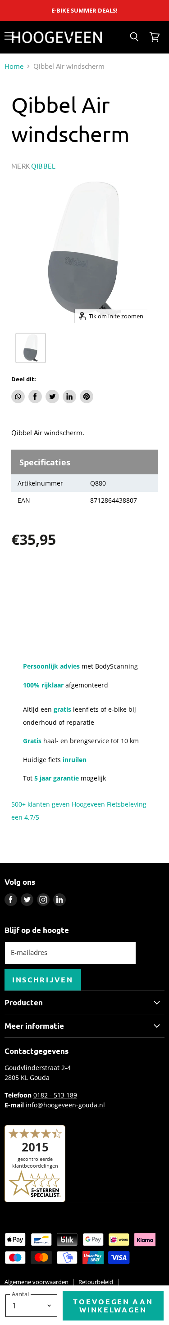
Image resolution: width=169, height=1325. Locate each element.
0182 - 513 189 (55, 1095)
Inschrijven (42, 979)
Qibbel (43, 165)
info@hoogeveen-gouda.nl (65, 1105)
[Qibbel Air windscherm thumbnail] (30, 348)
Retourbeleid (95, 1282)
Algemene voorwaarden (37, 1282)
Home (14, 66)
